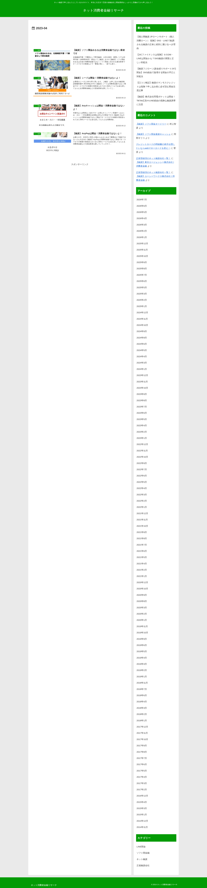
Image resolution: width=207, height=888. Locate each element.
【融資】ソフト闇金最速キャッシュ (153, 134)
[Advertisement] (80, 37)
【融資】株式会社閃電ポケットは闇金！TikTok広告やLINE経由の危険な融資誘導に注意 (156, 100)
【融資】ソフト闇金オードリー (151, 124)
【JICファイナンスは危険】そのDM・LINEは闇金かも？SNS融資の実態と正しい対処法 (155, 58)
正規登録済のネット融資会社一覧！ (153, 158)
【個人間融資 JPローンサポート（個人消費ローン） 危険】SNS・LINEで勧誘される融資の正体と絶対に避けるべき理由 (156, 42)
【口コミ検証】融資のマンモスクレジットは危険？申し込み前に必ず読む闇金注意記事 (156, 86)
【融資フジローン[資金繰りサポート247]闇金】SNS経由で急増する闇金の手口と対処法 (156, 72)
